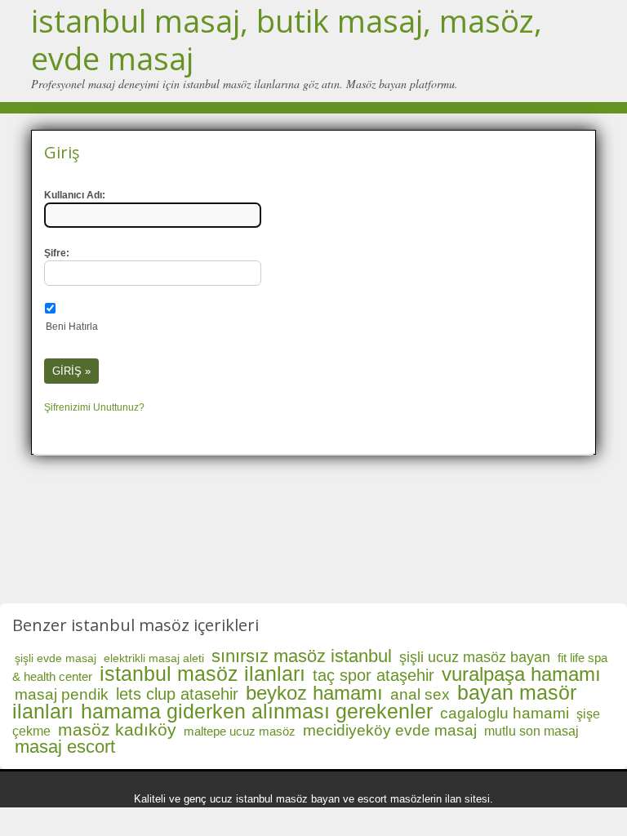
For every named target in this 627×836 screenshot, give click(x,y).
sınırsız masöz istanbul (301, 656)
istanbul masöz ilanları (202, 673)
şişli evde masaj (55, 658)
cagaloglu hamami (504, 713)
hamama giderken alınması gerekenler (257, 711)
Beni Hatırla (72, 326)
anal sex (420, 694)
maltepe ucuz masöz (240, 731)
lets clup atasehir (177, 694)
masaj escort (65, 746)
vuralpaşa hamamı (521, 674)
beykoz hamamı (314, 693)
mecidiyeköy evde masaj (390, 730)
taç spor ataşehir (373, 675)
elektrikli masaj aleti (154, 658)
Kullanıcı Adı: (74, 195)
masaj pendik (62, 694)
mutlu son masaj (531, 731)
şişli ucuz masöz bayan (474, 657)
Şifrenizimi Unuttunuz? (94, 407)
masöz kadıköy (117, 729)
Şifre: (56, 253)
